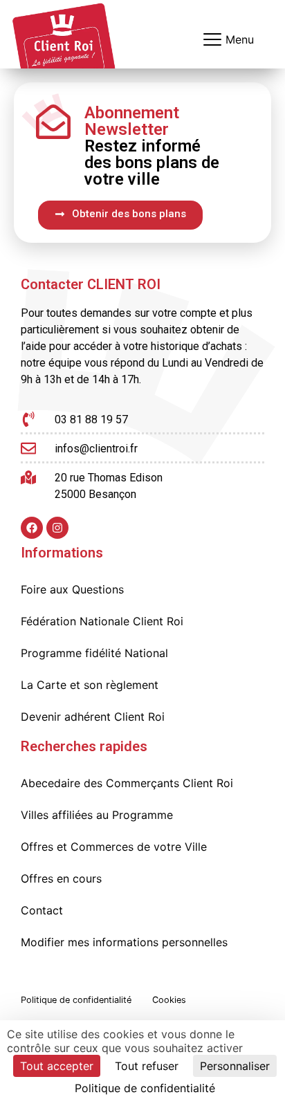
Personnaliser (235, 1066)
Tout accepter (56, 1066)
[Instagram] (57, 528)
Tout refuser (146, 1066)
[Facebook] (32, 528)
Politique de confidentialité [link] (145, 1088)
